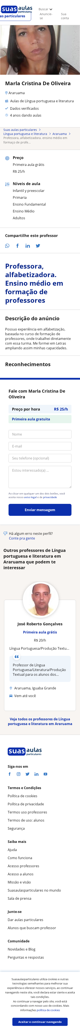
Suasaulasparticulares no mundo (34, 890)
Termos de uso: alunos (26, 820)
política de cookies (48, 1010)
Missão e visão (19, 882)
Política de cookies (22, 796)
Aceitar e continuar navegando (40, 1022)
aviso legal (30, 497)
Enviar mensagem (40, 509)
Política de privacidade (26, 804)
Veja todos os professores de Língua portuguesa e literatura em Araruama (40, 721)
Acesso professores (23, 866)
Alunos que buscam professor (32, 928)
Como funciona (20, 858)
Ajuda (12, 849)
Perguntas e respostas (26, 957)
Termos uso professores (27, 812)
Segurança (16, 828)
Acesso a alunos (20, 874)
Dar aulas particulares (25, 919)
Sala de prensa (19, 898)
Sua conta (65, 16)
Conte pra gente (22, 538)
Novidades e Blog (21, 949)
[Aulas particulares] (16, 14)
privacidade (50, 497)
